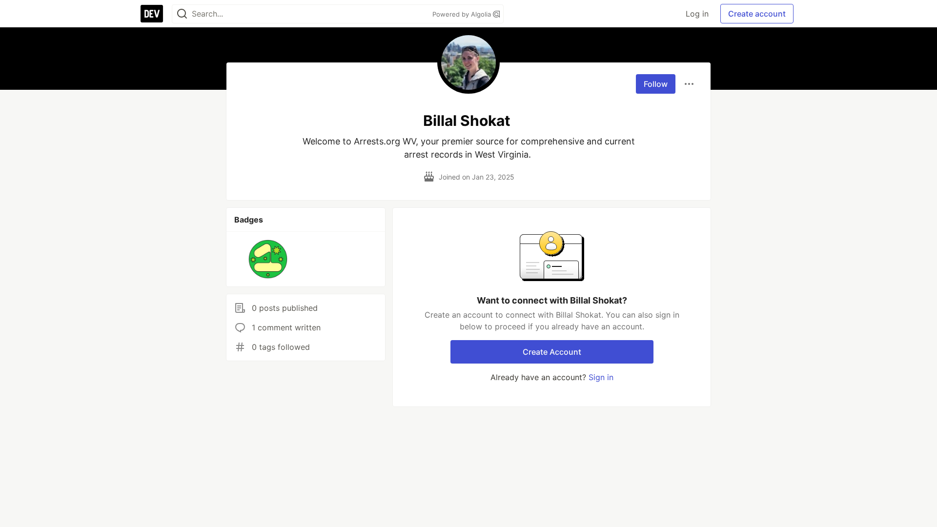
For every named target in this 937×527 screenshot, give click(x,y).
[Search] (182, 14)
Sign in (601, 377)
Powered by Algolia (462, 14)
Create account (757, 14)
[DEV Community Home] (152, 13)
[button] (268, 259)
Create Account (552, 352)
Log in (697, 14)
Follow (656, 84)
